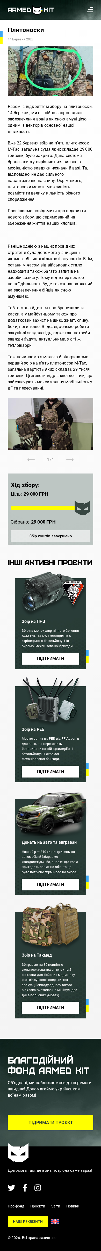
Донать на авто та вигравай (49, 842)
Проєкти (37, 1206)
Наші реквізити (28, 1221)
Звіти (55, 1206)
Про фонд (16, 1206)
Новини (72, 1206)
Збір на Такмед (37, 955)
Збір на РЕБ (33, 729)
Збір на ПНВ (33, 621)
